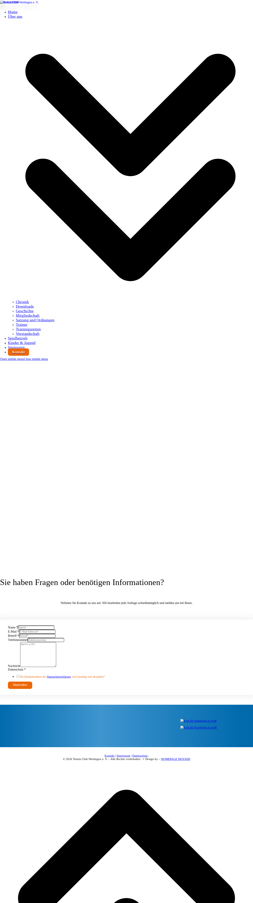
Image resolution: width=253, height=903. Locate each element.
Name (13, 627)
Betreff (13, 635)
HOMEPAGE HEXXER (175, 759)
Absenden (20, 685)
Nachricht (14, 666)
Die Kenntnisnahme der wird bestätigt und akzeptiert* (62, 676)
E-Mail (13, 631)
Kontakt (109, 755)
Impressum (123, 755)
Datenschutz (17, 669)
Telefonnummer (18, 640)
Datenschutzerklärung (59, 676)
